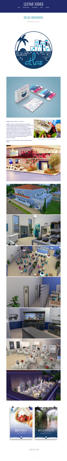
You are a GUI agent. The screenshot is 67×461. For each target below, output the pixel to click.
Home (19, 7)
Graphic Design (26, 7)
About (41, 7)
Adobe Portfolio (35, 457)
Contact (47, 7)
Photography (35, 7)
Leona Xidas (33, 4)
